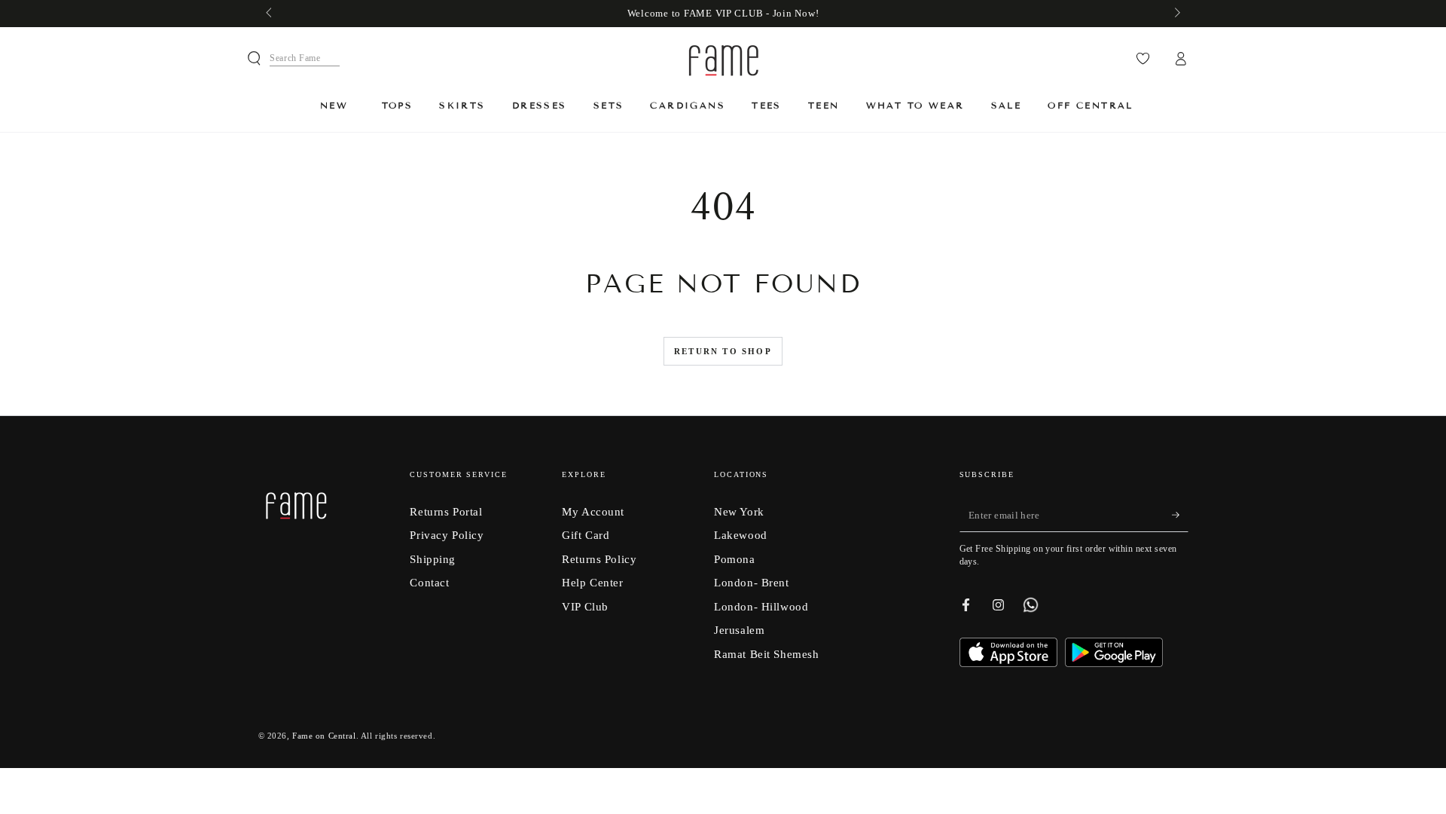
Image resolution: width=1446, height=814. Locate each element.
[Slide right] (1176, 13)
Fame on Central (324, 735)
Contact (429, 582)
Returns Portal (446, 511)
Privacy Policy (447, 534)
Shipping (433, 558)
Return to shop (723, 351)
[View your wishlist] (1142, 59)
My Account (593, 511)
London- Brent (751, 582)
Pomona (734, 558)
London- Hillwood (761, 606)
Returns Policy (599, 558)
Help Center (592, 582)
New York (739, 511)
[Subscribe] (1180, 515)
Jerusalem (739, 629)
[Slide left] (270, 13)
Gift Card (585, 534)
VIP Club (585, 606)
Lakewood (740, 534)
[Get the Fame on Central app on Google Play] (1114, 663)
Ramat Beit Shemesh (766, 653)
